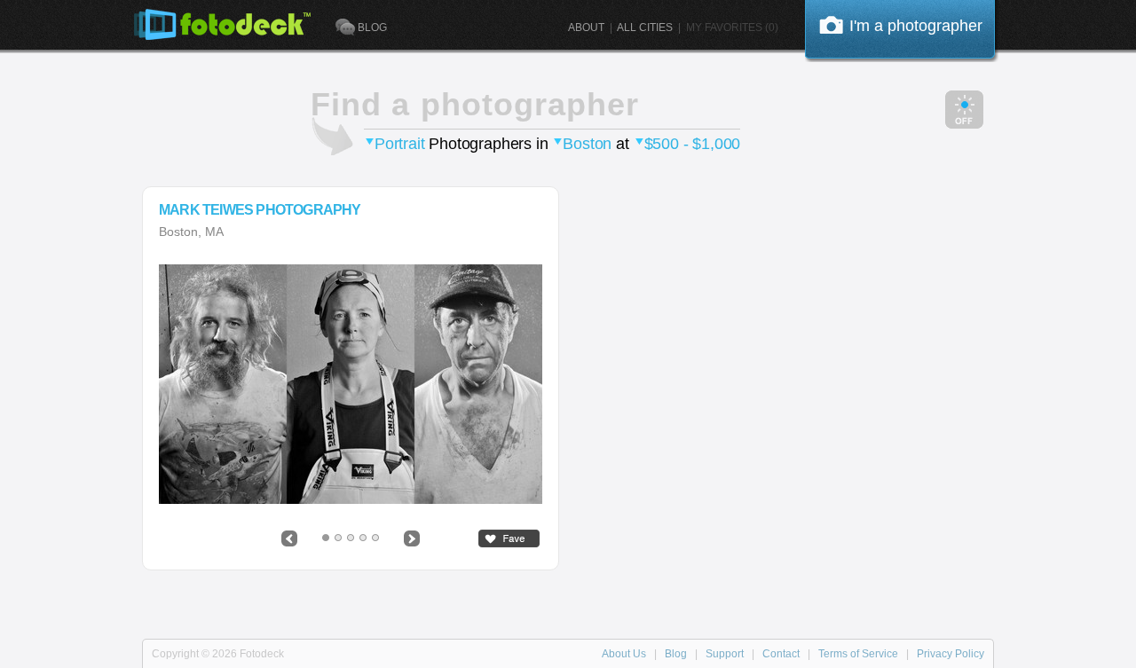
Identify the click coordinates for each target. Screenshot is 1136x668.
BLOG (372, 27)
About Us (624, 654)
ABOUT (586, 27)
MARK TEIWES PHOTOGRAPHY (260, 210)
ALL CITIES (645, 27)
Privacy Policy (950, 654)
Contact (781, 654)
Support (725, 654)
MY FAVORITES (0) (732, 27)
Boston (587, 144)
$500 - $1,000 (692, 144)
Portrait (400, 144)
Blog (676, 654)
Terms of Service (858, 654)
